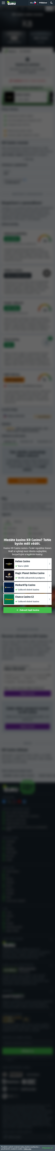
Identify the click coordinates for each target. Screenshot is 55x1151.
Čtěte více (27, 1149)
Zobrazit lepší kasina (29, 610)
